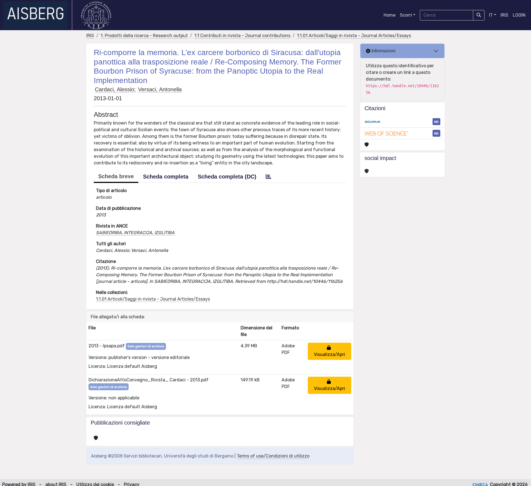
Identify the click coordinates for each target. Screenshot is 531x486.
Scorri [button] (406, 15)
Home (389, 15)
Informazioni (382, 50)
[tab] (268, 176)
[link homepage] (37, 15)
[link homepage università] (96, 15)
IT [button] (491, 15)
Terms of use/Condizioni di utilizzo (273, 456)
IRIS (504, 15)
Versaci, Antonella (160, 89)
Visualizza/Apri (329, 351)
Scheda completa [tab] (165, 177)
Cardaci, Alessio (114, 89)
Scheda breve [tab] (116, 176)
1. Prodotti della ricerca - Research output (144, 35)
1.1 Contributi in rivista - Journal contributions (242, 35)
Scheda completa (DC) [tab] (227, 177)
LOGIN (519, 15)
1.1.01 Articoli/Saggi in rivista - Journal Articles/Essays (354, 35)
